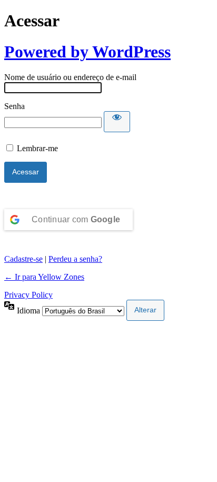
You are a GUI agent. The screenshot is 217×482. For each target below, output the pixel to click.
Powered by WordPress (87, 51)
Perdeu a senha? (75, 258)
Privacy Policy (28, 294)
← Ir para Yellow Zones (44, 276)
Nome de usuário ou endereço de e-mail (70, 77)
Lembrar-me (37, 148)
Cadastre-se (23, 258)
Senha (14, 106)
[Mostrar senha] (117, 121)
